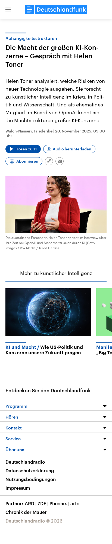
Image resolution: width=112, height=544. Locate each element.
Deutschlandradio (25, 461)
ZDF (43, 503)
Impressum (17, 488)
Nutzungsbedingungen (30, 479)
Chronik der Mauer (26, 512)
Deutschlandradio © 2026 (34, 520)
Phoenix (59, 503)
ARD (30, 503)
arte (76, 503)
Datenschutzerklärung (29, 470)
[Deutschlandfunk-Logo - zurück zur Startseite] (56, 9)
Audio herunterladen (72, 149)
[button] (8, 9)
